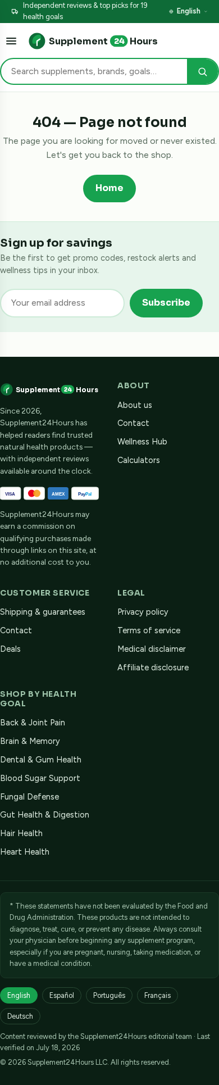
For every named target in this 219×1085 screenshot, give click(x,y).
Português (109, 995)
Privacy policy (142, 612)
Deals (10, 649)
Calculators (138, 460)
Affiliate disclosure (153, 667)
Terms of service (148, 630)
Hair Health (21, 833)
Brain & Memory (30, 741)
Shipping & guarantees (42, 612)
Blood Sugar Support (40, 778)
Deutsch (20, 1016)
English (188, 11)
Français (157, 995)
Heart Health (24, 852)
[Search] (202, 71)
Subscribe (166, 302)
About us (134, 405)
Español (61, 995)
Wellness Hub (142, 442)
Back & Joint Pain (32, 723)
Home (109, 188)
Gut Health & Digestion (44, 815)
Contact (133, 423)
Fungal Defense (29, 797)
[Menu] (11, 41)
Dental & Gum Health (40, 760)
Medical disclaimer (151, 649)
